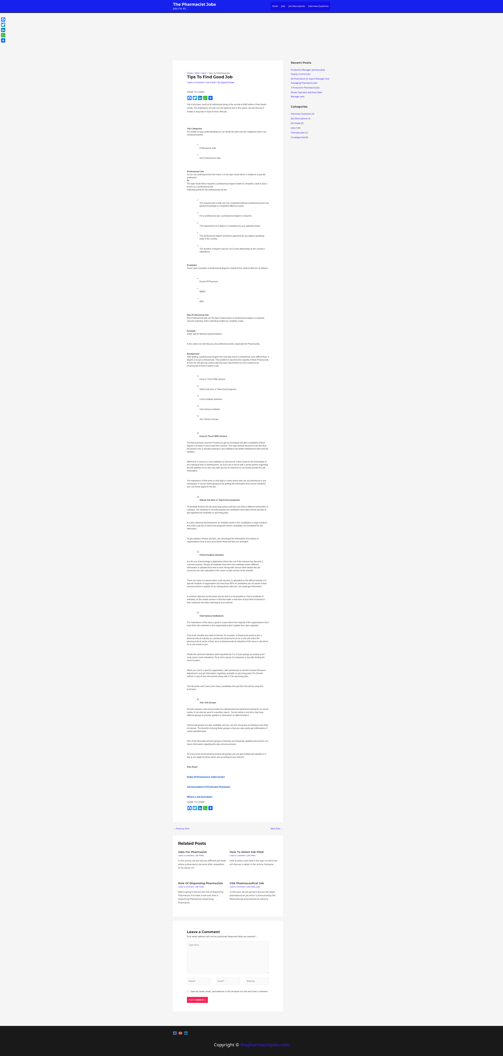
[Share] (3, 40)
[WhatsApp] (3, 35)
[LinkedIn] (3, 30)
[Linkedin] (186, 1033)
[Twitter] (3, 24)
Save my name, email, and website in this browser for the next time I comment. (229, 991)
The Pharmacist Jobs (194, 4)
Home (275, 6)
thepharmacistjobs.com (264, 1045)
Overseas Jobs (298, 132)
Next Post (276, 828)
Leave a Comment (195, 82)
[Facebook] (175, 1033)
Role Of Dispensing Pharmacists (200, 883)
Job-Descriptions (296, 6)
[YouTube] (180, 1033)
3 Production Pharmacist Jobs (305, 87)
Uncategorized (298, 137)
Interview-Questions (318, 6)
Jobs (283, 6)
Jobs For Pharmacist (192, 852)
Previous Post (181, 828)
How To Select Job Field (246, 852)
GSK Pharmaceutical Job (247, 883)
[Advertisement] (251, 32)
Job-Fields (211, 82)
